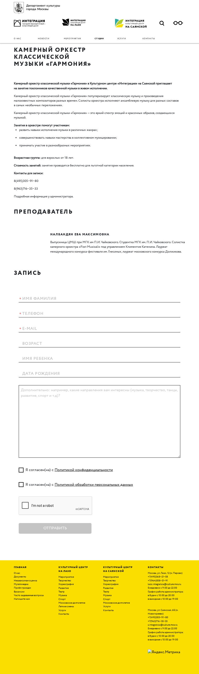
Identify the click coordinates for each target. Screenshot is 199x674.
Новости (43, 38)
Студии (99, 38)
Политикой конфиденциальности (84, 470)
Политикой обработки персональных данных (94, 484)
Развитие (63, 588)
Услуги (121, 38)
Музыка (62, 595)
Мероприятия (72, 38)
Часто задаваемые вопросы (29, 595)
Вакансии (19, 591)
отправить (55, 528)
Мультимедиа (21, 584)
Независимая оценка (25, 580)
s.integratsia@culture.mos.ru (162, 625)
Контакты (148, 38)
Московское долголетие (71, 603)
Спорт (62, 599)
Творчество (64, 580)
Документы (20, 576)
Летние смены (66, 606)
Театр (61, 591)
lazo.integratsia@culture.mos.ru (164, 584)
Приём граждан (22, 588)
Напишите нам (22, 599)
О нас (17, 38)
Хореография (66, 584)
